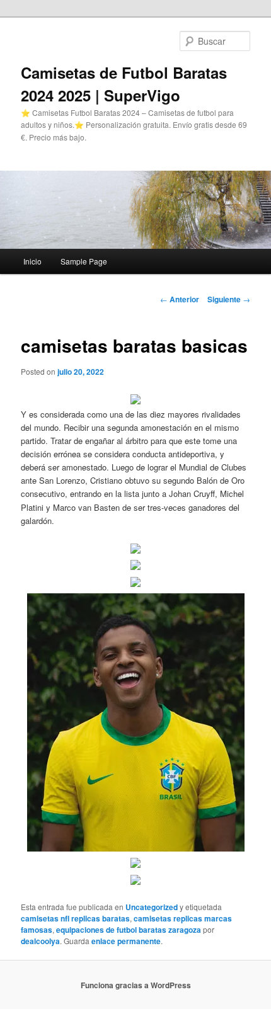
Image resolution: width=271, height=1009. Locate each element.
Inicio (32, 261)
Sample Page (84, 261)
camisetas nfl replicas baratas (75, 918)
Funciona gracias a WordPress (136, 985)
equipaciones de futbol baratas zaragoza (128, 929)
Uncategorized (151, 907)
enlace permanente (126, 941)
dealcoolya (40, 941)
